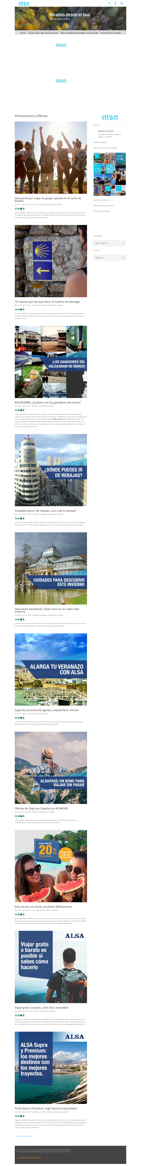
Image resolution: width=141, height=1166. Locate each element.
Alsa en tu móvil (105, 131)
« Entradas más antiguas (23, 1136)
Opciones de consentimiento (30, 1158)
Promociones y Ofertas (54, 204)
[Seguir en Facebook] (115, 3)
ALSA (19, 204)
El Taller (43, 1112)
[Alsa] (109, 117)
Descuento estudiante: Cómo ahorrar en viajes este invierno (47, 610)
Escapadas (43, 305)
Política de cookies (111, 33)
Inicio (23, 33)
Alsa (34, 910)
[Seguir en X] (109, 3)
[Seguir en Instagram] (121, 3)
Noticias (43, 204)
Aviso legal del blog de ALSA (43, 33)
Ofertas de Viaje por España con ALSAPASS (41, 808)
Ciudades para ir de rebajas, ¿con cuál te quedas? (45, 510)
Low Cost (36, 204)
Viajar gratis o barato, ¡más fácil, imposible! (42, 1007)
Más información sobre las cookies (79, 33)
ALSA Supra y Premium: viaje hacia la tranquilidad (46, 1108)
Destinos (36, 305)
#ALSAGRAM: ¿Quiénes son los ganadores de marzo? (48, 402)
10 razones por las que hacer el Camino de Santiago (47, 301)
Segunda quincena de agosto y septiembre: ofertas (46, 710)
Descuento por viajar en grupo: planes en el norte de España (48, 199)
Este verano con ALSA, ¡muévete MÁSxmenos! (43, 907)
